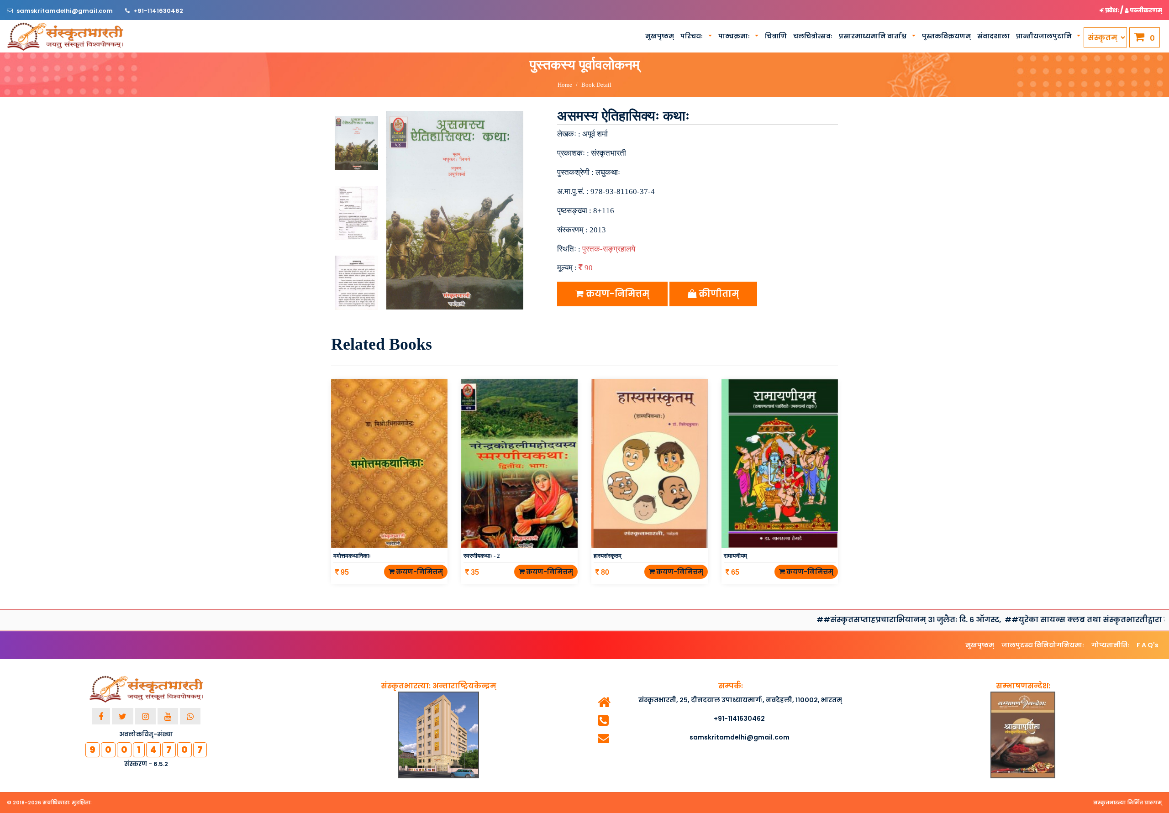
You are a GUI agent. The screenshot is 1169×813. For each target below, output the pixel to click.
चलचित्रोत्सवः (812, 36)
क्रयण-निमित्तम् (616, 294)
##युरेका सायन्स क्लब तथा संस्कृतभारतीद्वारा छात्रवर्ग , (1036, 619)
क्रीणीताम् (717, 294)
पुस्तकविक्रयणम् (946, 36)
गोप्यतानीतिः (1110, 645)
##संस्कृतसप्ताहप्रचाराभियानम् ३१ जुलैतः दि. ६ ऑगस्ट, (846, 619)
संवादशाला (993, 36)
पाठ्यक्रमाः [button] (734, 36)
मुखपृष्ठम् (659, 36)
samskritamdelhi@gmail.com (65, 10)
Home (565, 84)
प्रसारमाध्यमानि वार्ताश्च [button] (873, 36)
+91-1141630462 (158, 10)
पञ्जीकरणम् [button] (1145, 10)
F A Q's (1147, 645)
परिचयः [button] (692, 36)
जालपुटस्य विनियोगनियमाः (1042, 645)
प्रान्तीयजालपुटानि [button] (1044, 36)
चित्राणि (776, 36)
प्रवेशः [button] (1112, 10)
